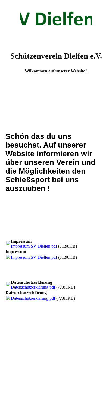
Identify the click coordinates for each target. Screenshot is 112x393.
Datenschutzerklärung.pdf (33, 287)
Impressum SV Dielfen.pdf (34, 246)
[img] (56, 20)
